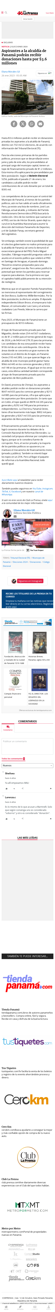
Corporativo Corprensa (17, 1246)
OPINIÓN (20, 1309)
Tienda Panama (17, 1278)
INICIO (6, 1309)
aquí (50, 500)
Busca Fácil (32, 1260)
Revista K (16, 1255)
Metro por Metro (16, 1272)
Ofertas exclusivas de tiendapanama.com (35, 710)
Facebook (16, 491)
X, (10, 491)
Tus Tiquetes (16, 1260)
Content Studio (32, 1254)
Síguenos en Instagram (30, 580)
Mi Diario (16, 1250)
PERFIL (48, 1309)
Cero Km (33, 1278)
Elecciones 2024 (20, 562)
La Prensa (32, 1246)
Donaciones (35, 562)
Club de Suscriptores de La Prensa (16, 1265)
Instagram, (47, 488)
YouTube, (37, 488)
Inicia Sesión (27, 19)
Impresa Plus (32, 1272)
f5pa (33, 1265)
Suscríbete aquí (9, 479)
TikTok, (5, 491)
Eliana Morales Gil (11, 71)
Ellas (32, 1250)
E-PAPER (35, 1309)
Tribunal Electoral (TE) (20, 557)
